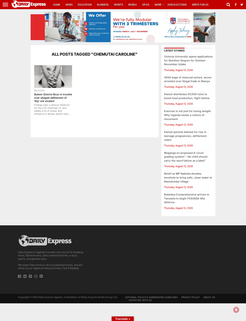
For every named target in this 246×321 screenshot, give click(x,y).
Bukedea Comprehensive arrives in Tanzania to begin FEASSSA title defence (186, 198)
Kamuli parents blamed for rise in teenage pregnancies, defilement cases (185, 135)
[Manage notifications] (236, 310)
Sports (118, 4)
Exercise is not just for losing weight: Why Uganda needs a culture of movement (187, 115)
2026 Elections (177, 4)
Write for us (200, 4)
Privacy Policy (190, 297)
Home (56, 4)
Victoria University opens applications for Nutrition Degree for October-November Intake (188, 60)
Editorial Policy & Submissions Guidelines (151, 297)
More (158, 4)
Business (103, 4)
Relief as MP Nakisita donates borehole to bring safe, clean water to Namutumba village (188, 177)
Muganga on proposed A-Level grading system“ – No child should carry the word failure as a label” (185, 156)
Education (85, 4)
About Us (209, 297)
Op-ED (145, 4)
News (69, 4)
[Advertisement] (123, 259)
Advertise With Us (140, 300)
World (132, 4)
